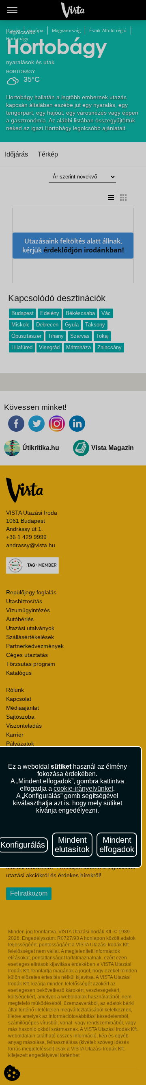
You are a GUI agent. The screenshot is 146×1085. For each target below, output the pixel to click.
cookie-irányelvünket (83, 788)
